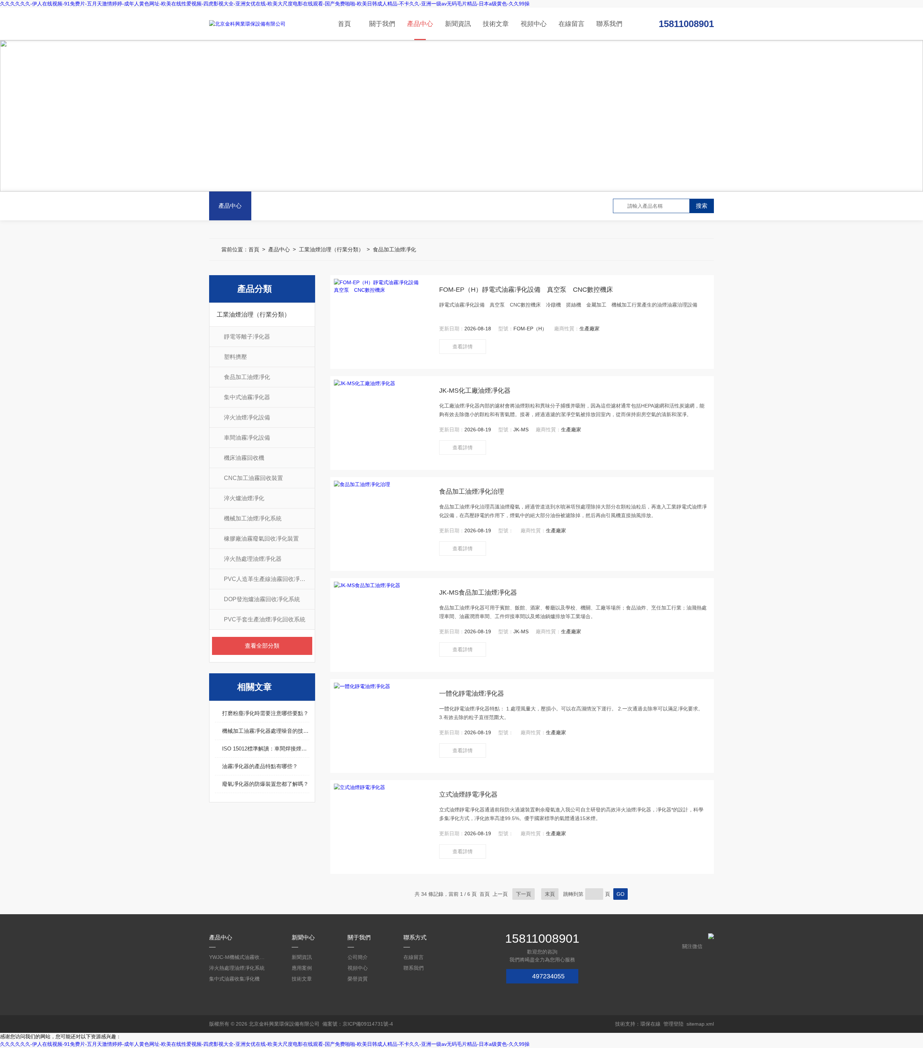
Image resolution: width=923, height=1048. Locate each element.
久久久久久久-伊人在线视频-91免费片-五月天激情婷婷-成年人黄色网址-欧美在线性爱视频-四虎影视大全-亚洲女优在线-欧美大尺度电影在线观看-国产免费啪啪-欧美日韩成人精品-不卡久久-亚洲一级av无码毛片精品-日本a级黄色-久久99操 (265, 3)
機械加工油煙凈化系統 (253, 518)
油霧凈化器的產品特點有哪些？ (260, 766)
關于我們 (382, 23)
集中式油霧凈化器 (247, 397)
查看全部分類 (262, 646)
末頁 (550, 894)
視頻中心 (534, 23)
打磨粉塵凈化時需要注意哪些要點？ (265, 713)
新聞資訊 (458, 23)
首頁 (344, 23)
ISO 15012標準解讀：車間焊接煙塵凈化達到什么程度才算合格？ (265, 748)
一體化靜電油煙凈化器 (471, 693)
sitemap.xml (700, 1024)
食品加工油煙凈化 (394, 249)
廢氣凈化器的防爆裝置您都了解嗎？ (265, 784)
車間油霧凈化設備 (247, 438)
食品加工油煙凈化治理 (471, 491)
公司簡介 (358, 957)
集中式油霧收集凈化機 (234, 979)
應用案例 (302, 968)
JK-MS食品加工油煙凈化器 (478, 592)
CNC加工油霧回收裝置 (253, 478)
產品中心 (420, 23)
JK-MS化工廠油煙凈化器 (475, 390)
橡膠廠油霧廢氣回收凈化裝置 (261, 539)
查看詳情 (462, 346)
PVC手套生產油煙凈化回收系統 (264, 619)
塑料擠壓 (235, 357)
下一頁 (523, 894)
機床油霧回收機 (244, 458)
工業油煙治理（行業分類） (331, 249)
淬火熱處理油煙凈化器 (253, 559)
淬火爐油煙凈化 (244, 498)
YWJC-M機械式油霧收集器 (238, 957)
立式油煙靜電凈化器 (468, 794)
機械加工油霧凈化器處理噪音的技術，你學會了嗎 (265, 731)
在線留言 (571, 23)
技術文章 (496, 23)
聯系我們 (609, 23)
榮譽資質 (358, 979)
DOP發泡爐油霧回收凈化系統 (262, 599)
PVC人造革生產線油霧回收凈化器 (267, 579)
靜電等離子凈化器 (247, 337)
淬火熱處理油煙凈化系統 (237, 968)
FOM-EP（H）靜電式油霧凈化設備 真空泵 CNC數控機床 (526, 289)
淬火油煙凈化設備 (247, 417)
